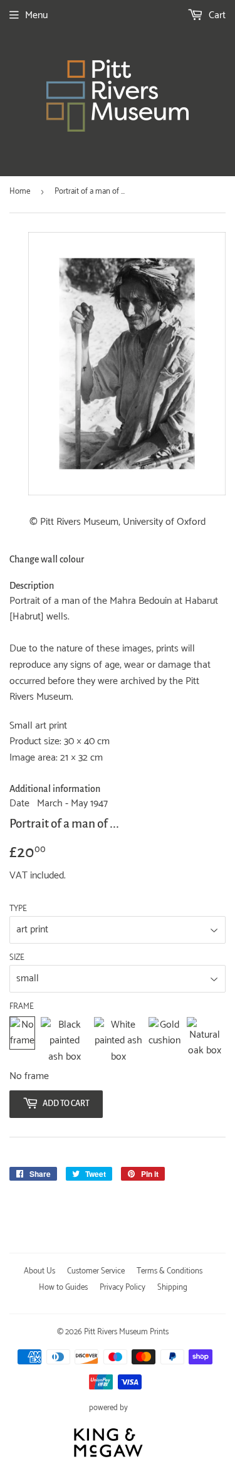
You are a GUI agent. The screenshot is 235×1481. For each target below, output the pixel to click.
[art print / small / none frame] (22, 1041)
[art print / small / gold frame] (164, 1041)
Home (19, 191)
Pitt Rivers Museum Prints (126, 1332)
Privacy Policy (122, 1287)
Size (16, 958)
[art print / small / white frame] (118, 1041)
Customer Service (96, 1271)
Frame (21, 1007)
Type (18, 909)
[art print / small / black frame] (64, 1041)
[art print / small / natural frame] (204, 1041)
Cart (216, 15)
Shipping (172, 1287)
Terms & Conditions (169, 1271)
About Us (39, 1271)
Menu (36, 15)
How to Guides (63, 1287)
